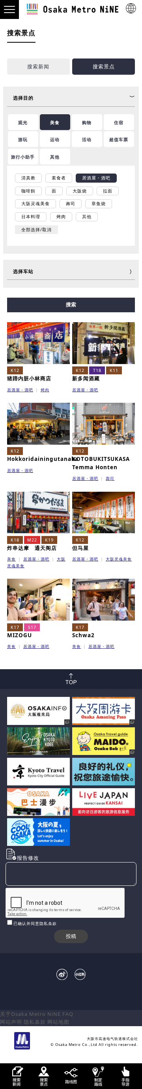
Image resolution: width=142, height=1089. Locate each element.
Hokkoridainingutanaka (42, 458)
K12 (15, 370)
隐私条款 (35, 1021)
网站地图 (58, 1021)
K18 (15, 540)
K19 (49, 540)
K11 (114, 370)
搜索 (71, 305)
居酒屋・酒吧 (20, 390)
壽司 (110, 478)
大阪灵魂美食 (119, 559)
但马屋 (80, 547)
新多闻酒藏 (86, 378)
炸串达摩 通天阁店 (32, 547)
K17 (15, 627)
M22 (32, 540)
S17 (32, 627)
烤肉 (45, 390)
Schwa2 (83, 635)
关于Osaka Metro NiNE (30, 1013)
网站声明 (11, 1021)
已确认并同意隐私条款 (35, 923)
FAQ (67, 1013)
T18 (97, 370)
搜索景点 (104, 66)
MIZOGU (19, 635)
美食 (11, 559)
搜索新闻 (38, 66)
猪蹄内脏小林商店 (29, 378)
